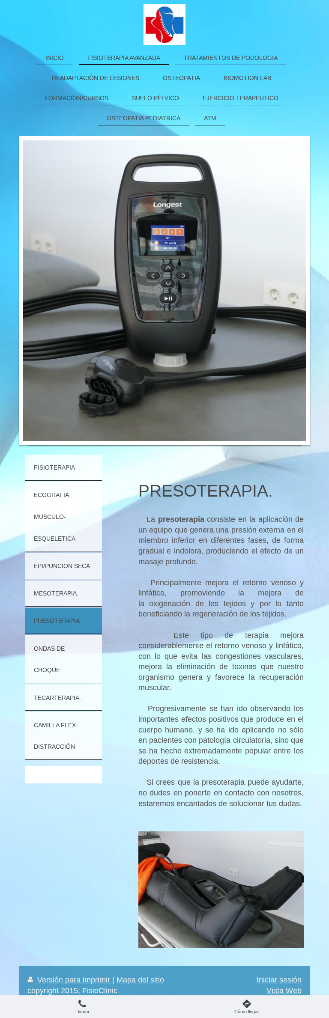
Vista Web (284, 990)
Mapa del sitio (140, 980)
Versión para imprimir (73, 980)
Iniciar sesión (279, 980)
